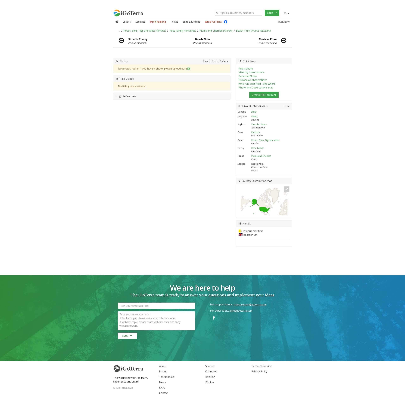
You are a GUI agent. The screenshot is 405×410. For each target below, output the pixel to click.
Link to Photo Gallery (215, 61)
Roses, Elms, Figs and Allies (145, 30)
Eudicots (255, 132)
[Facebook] (225, 21)
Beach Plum (253, 30)
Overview (283, 21)
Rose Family (182, 30)
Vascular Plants (259, 124)
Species (127, 21)
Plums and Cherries (216, 30)
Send (125, 335)
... (119, 30)
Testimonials (166, 377)
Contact (163, 393)
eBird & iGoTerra (191, 21)
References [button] (129, 96)
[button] (119, 31)
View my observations (252, 72)
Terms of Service (261, 366)
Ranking (210, 377)
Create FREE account (264, 95)
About (162, 366)
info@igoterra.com (241, 310)
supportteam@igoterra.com (250, 304)
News (162, 382)
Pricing (163, 371)
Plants (254, 116)
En (286, 13)
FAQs (162, 387)
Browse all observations (253, 80)
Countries (140, 21)
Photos (174, 21)
